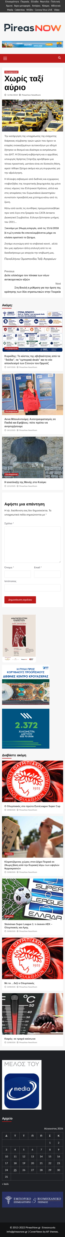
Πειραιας (9, 854)
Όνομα (9, 567)
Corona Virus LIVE (43, 10)
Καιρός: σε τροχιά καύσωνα (19, 1038)
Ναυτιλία (44, 2)
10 (6, 1156)
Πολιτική (55, 2)
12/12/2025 (11, 486)
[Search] (60, 58)
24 (6, 1170)
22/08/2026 (11, 1042)
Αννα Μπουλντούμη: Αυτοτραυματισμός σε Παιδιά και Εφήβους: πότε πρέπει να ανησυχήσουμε (30, 423)
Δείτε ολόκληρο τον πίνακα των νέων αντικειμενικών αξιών (26, 275)
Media (10, 10)
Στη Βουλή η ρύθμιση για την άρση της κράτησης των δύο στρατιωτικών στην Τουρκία (32, 287)
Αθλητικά (55, 6)
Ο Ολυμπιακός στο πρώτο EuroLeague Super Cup (32, 806)
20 (32, 1163)
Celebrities (20, 10)
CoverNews (35, 1231)
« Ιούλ (5, 1184)
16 (58, 1156)
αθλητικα (9, 798)
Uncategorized (11, 72)
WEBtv (29, 10)
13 (32, 1156)
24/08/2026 (11, 810)
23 (58, 1163)
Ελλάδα (34, 2)
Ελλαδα (8, 1031)
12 (23, 1156)
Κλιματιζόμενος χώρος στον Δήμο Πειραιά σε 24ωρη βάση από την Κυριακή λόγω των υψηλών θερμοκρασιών (31, 865)
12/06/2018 (12, 95)
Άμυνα (9, 6)
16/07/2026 (11, 367)
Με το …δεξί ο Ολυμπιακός (19, 983)
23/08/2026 (11, 872)
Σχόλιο (9, 523)
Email (38, 567)
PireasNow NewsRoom (31, 95)
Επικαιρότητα (12, 2)
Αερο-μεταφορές (22, 6)
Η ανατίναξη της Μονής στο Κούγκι (25, 482)
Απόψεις (36, 6)
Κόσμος (46, 6)
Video (56, 10)
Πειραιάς (25, 2)
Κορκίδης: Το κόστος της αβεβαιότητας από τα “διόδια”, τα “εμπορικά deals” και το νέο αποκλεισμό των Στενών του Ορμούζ (32, 360)
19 (23, 1163)
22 (49, 1163)
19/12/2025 (11, 430)
